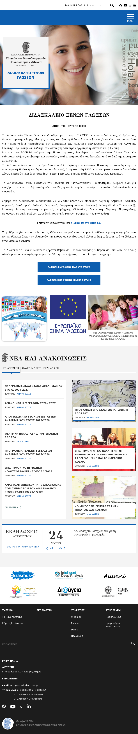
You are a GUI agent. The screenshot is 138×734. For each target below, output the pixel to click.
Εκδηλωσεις (51, 368)
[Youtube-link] (125, 5)
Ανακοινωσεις (31, 368)
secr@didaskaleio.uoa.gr (24, 685)
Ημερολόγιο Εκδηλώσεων (113, 624)
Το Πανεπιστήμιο (12, 616)
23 (51, 548)
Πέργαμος (77, 635)
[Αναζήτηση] (112, 5)
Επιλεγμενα (11, 368)
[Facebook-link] (120, 5)
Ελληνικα (70, 5)
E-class (75, 623)
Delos (74, 629)
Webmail (76, 616)
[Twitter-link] (130, 5)
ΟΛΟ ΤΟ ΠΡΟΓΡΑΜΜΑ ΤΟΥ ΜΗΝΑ (23, 546)
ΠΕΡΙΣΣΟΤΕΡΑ (11, 507)
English (82, 5)
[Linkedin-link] (134, 5)
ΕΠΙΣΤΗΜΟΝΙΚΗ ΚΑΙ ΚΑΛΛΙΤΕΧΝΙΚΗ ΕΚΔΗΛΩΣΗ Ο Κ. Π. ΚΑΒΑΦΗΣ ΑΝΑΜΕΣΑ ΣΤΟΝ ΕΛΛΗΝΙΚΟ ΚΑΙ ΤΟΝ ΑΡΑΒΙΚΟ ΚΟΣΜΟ (101, 456)
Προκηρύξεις (113, 616)
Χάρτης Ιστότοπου (13, 623)
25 (61, 548)
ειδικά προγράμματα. (86, 223)
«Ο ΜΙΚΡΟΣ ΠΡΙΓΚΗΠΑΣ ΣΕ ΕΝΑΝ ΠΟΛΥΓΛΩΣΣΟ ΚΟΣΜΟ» (97, 507)
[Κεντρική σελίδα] (25, 54)
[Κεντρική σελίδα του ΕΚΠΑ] (8, 724)
